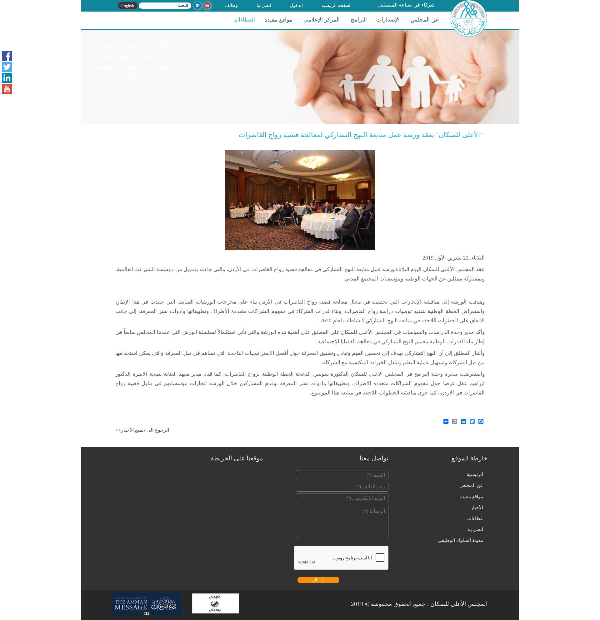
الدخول (296, 5)
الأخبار (477, 507)
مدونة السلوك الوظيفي (460, 540)
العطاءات (244, 20)
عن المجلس (425, 20)
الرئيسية (475, 474)
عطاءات (475, 518)
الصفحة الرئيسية (337, 5)
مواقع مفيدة (278, 20)
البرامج (359, 20)
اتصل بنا (264, 5)
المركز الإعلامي (321, 20)
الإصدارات (388, 20)
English (127, 5)
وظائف (231, 5)
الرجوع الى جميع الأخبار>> (142, 430)
